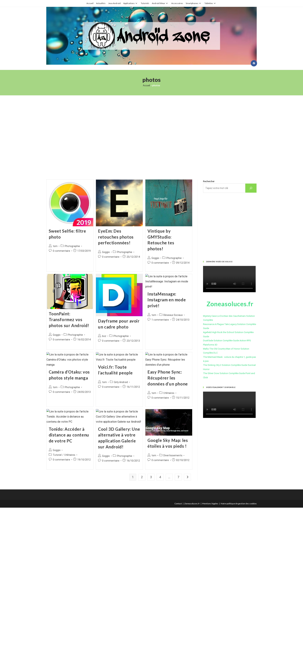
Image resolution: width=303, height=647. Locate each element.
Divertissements (172, 455)
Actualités (101, 3)
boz (104, 336)
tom (55, 246)
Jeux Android (114, 3)
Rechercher (208, 181)
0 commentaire (61, 250)
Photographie (72, 246)
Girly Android (121, 382)
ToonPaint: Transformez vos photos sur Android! (69, 319)
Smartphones (192, 3)
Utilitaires (168, 393)
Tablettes (208, 3)
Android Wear (158, 3)
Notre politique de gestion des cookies (239, 503)
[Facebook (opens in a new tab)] (254, 63)
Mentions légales (210, 503)
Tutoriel (57, 454)
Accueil (89, 3)
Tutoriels (145, 3)
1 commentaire (160, 319)
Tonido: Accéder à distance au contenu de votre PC (69, 434)
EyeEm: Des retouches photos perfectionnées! (116, 236)
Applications (129, 3)
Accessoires (177, 3)
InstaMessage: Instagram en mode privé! (166, 299)
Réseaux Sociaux (173, 315)
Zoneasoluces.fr (192, 503)
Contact (178, 503)
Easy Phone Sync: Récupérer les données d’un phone (167, 377)
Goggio (106, 252)
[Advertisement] (151, 133)
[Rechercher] (251, 188)
